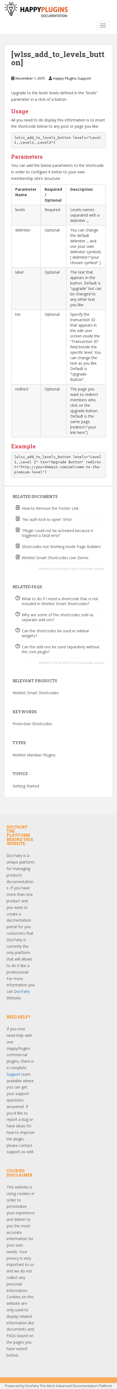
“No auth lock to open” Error (47, 519)
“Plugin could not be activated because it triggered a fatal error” (57, 533)
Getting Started (26, 786)
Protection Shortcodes (32, 723)
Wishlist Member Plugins (34, 755)
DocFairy (22, 991)
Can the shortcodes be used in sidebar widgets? (55, 633)
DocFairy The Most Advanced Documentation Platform (68, 1386)
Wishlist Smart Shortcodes (36, 692)
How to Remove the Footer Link (50, 508)
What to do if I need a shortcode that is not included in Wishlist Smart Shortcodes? (60, 601)
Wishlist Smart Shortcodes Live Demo (55, 557)
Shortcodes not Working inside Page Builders (61, 546)
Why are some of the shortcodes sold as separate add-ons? (58, 617)
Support (13, 1074)
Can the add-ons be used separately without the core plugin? (61, 649)
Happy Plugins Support (72, 78)
